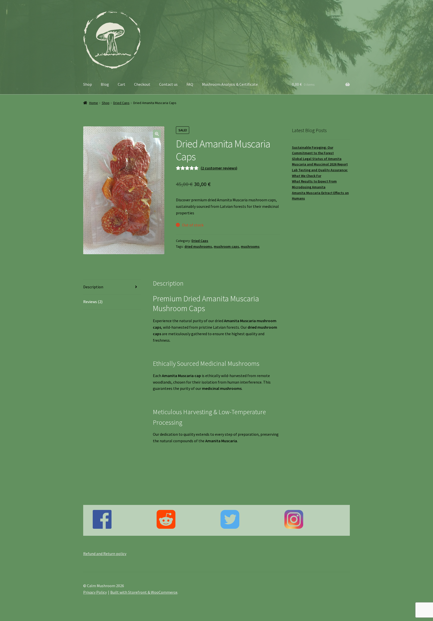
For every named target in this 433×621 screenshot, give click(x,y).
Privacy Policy (95, 592)
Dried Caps (121, 103)
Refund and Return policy (104, 553)
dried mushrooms (198, 246)
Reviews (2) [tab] (92, 301)
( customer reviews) (219, 167)
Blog (105, 84)
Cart (121, 84)
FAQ (189, 84)
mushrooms (250, 246)
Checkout (142, 84)
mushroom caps (226, 246)
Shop (87, 84)
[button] (157, 134)
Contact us (168, 84)
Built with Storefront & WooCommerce (143, 592)
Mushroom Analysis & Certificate (230, 84)
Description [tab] (93, 286)
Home (93, 103)
